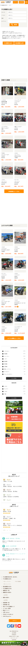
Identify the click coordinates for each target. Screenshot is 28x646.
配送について (6, 610)
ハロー (14, 358)
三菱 (14, 394)
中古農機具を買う (7, 578)
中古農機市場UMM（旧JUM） (10, 577)
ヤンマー (14, 388)
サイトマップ (14, 638)
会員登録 (21, 2)
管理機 (14, 364)
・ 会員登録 (5, 595)
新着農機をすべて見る (14, 191)
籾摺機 (14, 361)
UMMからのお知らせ (8, 614)
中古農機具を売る (7, 588)
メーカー (3, 15)
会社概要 (14, 633)
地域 (2, 18)
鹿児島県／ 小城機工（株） (9, 518)
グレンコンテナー (14, 374)
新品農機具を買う (7, 586)
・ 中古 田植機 (17, 581)
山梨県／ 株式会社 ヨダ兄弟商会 (11, 496)
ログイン (15, 2)
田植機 (14, 353)
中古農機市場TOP (3, 5)
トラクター (14, 351)
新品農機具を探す (19, 43)
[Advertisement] (14, 64)
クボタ (14, 386)
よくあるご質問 (7, 608)
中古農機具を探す (8, 43)
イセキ (14, 391)
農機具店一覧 (6, 590)
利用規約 (14, 634)
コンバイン (14, 356)
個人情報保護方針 (14, 631)
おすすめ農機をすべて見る (14, 338)
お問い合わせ (6, 612)
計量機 (14, 366)
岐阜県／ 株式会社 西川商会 (10, 491)
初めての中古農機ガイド (9, 606)
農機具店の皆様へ (7, 592)
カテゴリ (3, 12)
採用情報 (14, 639)
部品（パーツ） (14, 369)
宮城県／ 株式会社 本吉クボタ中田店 (12, 486)
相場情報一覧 (6, 602)
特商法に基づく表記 (14, 636)
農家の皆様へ (6, 597)
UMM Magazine (7, 616)
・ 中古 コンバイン (6, 584)
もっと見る (14, 378)
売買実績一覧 (6, 604)
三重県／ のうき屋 (7, 481)
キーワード (3, 21)
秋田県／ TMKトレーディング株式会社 (12, 525)
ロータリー (14, 371)
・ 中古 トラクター (6, 581)
